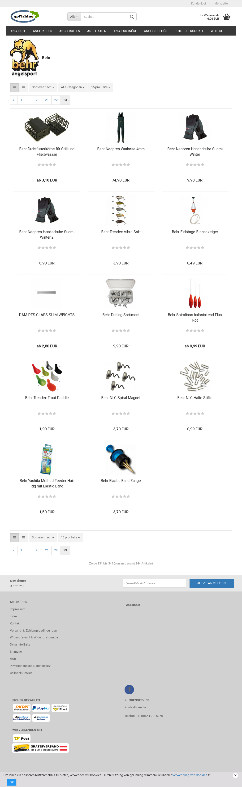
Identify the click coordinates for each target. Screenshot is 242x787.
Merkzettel (222, 3)
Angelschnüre (125, 31)
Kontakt (15, 623)
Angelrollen (69, 31)
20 (37, 100)
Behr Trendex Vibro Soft (121, 232)
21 (46, 100)
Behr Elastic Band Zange (121, 480)
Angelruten (96, 31)
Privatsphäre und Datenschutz (30, 666)
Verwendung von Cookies (189, 775)
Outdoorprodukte (189, 31)
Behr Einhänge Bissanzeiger (195, 232)
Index (13, 616)
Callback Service (21, 673)
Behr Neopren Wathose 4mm (121, 149)
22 (56, 100)
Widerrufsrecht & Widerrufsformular (34, 637)
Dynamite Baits (20, 644)
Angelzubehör (155, 31)
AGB (13, 658)
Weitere (217, 31)
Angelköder (42, 31)
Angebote (18, 31)
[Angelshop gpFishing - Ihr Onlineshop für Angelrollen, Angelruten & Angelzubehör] (35, 16)
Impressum (17, 609)
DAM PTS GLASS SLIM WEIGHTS (47, 315)
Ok (12, 782)
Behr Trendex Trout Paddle (47, 398)
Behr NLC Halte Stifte (194, 398)
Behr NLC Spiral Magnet (120, 398)
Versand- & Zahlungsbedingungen (33, 630)
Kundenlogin (199, 3)
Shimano (16, 651)
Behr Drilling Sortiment (120, 315)
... (29, 100)
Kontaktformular (136, 707)
